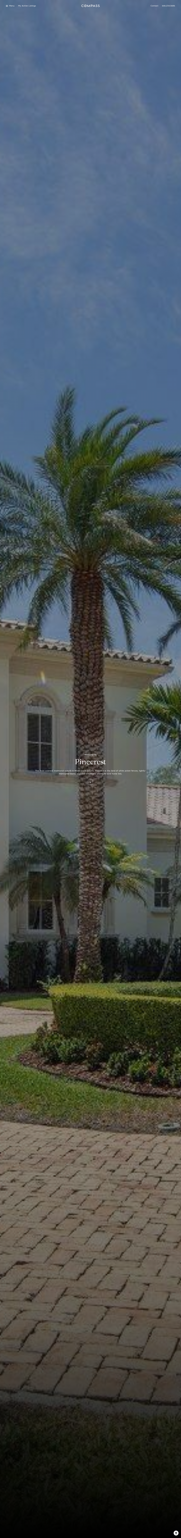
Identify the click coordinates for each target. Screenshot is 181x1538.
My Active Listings (27, 6)
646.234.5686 (168, 6)
